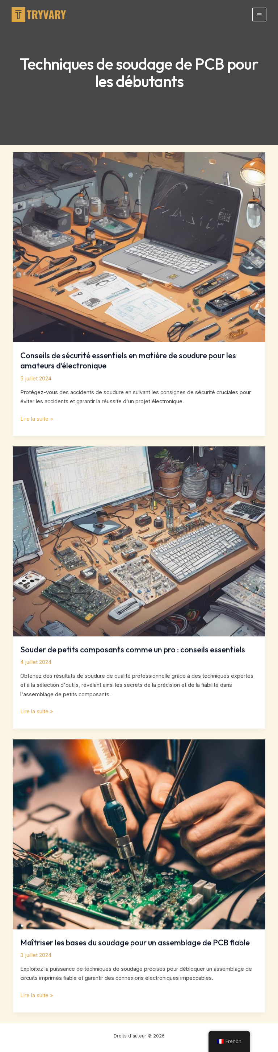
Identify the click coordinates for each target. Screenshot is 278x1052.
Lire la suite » (36, 419)
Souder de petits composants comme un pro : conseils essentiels (132, 649)
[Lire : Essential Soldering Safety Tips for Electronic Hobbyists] (139, 247)
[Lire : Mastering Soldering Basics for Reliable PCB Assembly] (139, 834)
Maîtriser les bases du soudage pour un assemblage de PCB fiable (135, 942)
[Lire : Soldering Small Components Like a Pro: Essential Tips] (139, 541)
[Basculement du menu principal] (259, 15)
